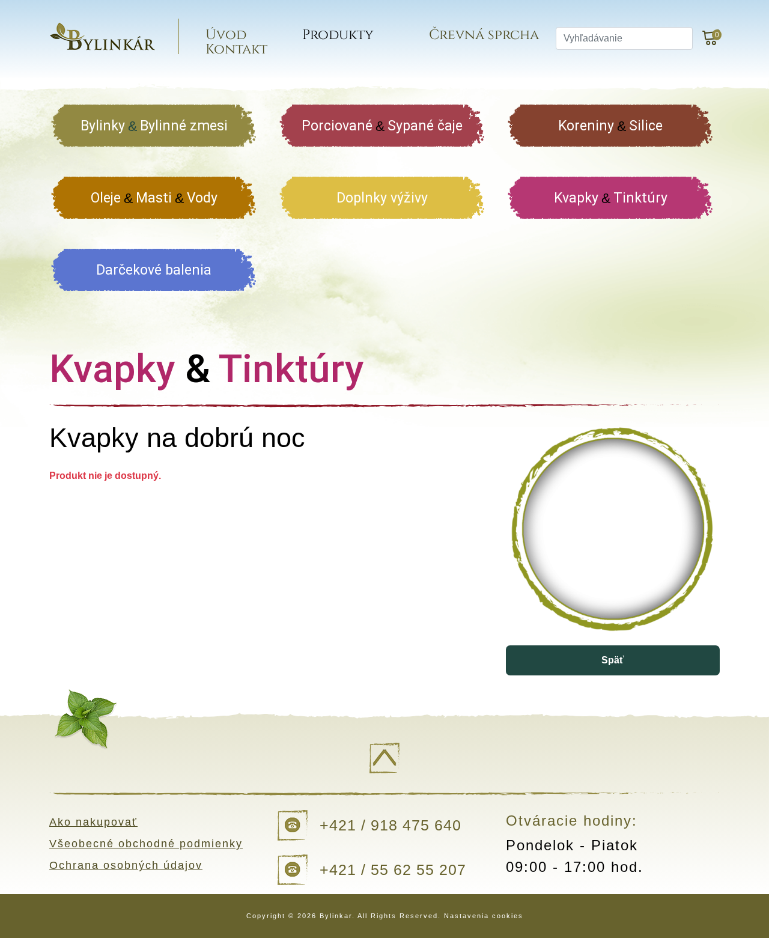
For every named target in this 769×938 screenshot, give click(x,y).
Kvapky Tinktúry (610, 198)
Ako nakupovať (93, 822)
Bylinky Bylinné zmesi (154, 126)
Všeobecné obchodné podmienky (146, 844)
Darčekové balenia (153, 270)
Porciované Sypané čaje (382, 126)
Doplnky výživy (382, 198)
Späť (612, 660)
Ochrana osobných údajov (125, 865)
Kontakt (236, 49)
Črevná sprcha (484, 35)
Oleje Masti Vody (154, 198)
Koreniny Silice (610, 126)
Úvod (225, 35)
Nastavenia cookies (483, 915)
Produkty (338, 35)
